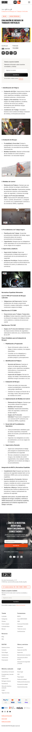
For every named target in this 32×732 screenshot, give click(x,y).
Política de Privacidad (7, 715)
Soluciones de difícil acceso (22, 658)
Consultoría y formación (8, 671)
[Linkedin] (21, 557)
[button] (15, 2)
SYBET (3, 690)
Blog (3, 636)
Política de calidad (22, 679)
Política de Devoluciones (23, 682)
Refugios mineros (6, 681)
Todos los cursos (21, 629)
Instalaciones (5, 655)
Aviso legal (20, 671)
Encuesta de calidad (22, 684)
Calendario (20, 626)
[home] (4, 2)
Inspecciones (5, 678)
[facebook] (10, 557)
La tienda (4, 616)
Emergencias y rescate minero (7, 675)
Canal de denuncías (22, 687)
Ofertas (4, 621)
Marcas (3, 629)
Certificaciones (21, 631)
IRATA (19, 616)
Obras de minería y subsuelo (6, 687)
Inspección (20, 652)
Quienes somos (6, 647)
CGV (18, 674)
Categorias (4, 619)
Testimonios (5, 657)
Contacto (4, 650)
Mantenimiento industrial (23, 655)
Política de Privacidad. (21, 79)
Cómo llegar (5, 652)
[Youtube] (14, 557)
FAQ (3, 639)
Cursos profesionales (22, 624)
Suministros (5, 683)
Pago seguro (20, 677)
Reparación (20, 647)
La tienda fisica (5, 626)
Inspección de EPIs (22, 650)
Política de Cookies (6, 721)
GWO (18, 621)
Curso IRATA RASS (22, 619)
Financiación (5, 660)
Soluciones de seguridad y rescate (23, 662)
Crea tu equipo (5, 624)
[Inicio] (16, 575)
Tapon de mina (5, 693)
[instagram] (17, 557)
